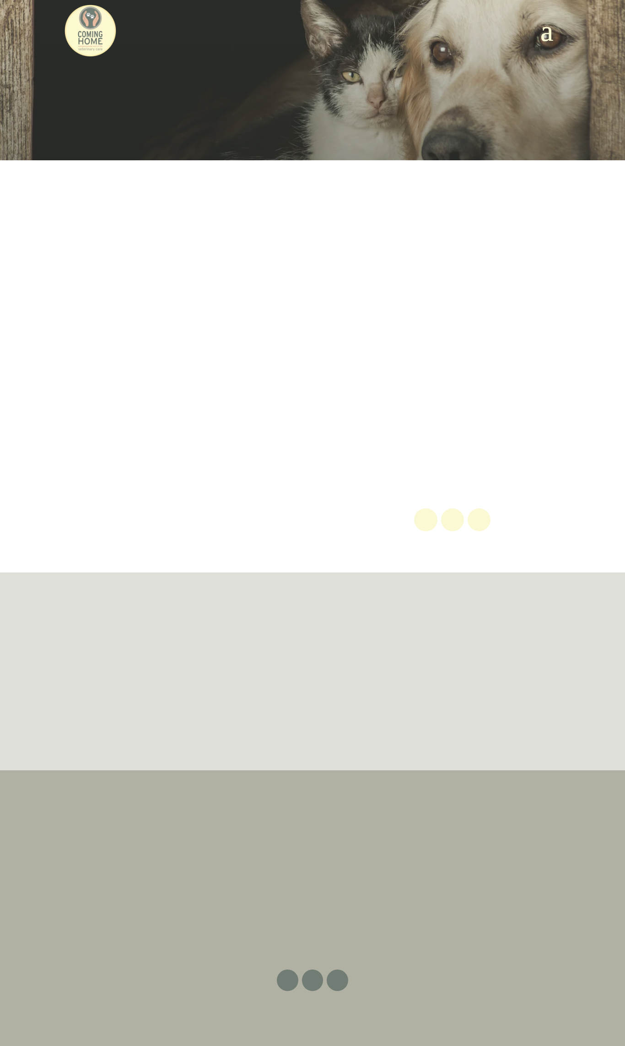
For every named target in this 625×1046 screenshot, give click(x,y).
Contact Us (510, 658)
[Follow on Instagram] (479, 519)
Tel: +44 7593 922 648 (312, 875)
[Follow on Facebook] (425, 519)
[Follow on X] (452, 519)
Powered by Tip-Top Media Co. (351, 1015)
